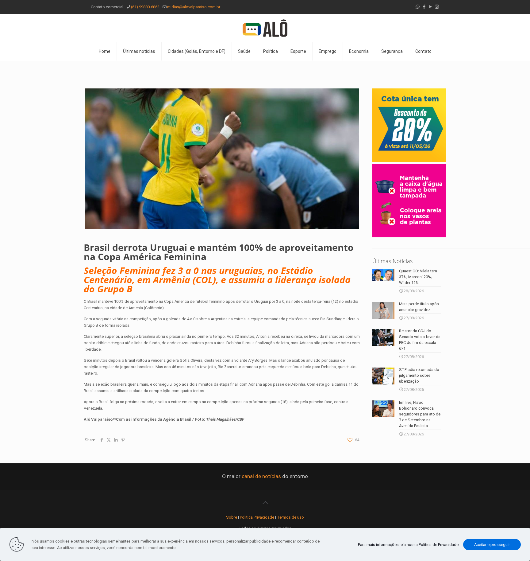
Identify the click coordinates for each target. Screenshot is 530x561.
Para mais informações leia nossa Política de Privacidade (408, 544)
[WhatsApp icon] (417, 7)
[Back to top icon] (265, 502)
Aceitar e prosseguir (492, 544)
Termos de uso (290, 517)
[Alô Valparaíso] (265, 28)
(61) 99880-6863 (145, 7)
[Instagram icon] (437, 7)
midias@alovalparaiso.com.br (193, 7)
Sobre (231, 517)
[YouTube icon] (430, 7)
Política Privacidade (257, 517)
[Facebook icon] (424, 7)
